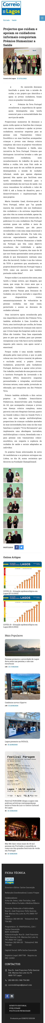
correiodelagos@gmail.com (20, 985)
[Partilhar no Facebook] (16, 547)
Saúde (14, 20)
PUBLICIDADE (14, 1008)
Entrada (6, 20)
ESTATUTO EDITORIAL (18, 1006)
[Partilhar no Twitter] (21, 547)
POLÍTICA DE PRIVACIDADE (19, 1011)
